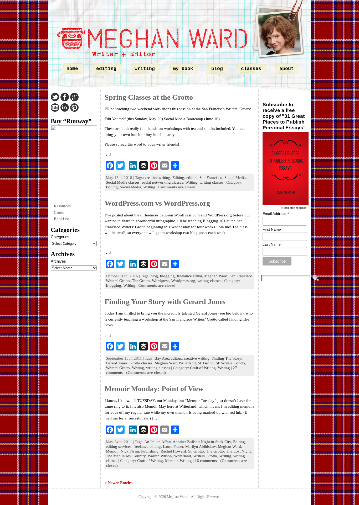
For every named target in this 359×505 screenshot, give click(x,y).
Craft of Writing (203, 368)
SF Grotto (206, 363)
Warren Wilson (160, 456)
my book (183, 68)
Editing (178, 178)
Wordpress (160, 281)
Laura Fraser (173, 446)
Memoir (112, 451)
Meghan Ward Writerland (175, 363)
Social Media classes (123, 182)
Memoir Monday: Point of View (154, 389)
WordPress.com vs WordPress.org (157, 203)
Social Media (235, 178)
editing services (118, 446)
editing (106, 68)
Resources (62, 206)
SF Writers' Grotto (230, 363)
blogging (167, 276)
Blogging (113, 285)
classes (251, 68)
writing (145, 68)
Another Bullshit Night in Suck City (202, 442)
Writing (191, 182)
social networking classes (162, 182)
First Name (272, 229)
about (286, 68)
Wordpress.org (183, 281)
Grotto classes (141, 363)
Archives (58, 261)
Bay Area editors (168, 358)
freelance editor (189, 276)
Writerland (182, 456)
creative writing (157, 178)
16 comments (206, 461)
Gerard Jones (116, 363)
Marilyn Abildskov (200, 446)
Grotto (59, 212)
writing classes (211, 182)
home (72, 68)
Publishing (149, 451)
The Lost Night (238, 451)
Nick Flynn (130, 451)
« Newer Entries (118, 483)
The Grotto (141, 281)
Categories (60, 237)
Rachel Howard (173, 451)
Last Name (272, 244)
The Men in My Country (126, 456)
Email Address (276, 213)
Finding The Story (226, 358)
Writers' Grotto (118, 368)
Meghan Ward (215, 276)
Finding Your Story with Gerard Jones (165, 301)
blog (217, 68)
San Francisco (210, 178)
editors (191, 178)
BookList (61, 219)
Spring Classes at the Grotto (149, 97)
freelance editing (147, 446)
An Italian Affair (157, 442)
